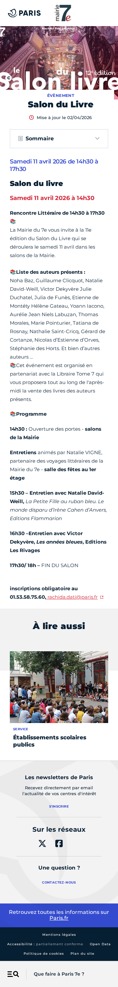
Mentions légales (59, 935)
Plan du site (82, 953)
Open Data (100, 944)
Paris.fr (59, 918)
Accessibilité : (45, 944)
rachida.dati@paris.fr (72, 597)
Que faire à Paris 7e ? (59, 974)
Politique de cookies (44, 953)
